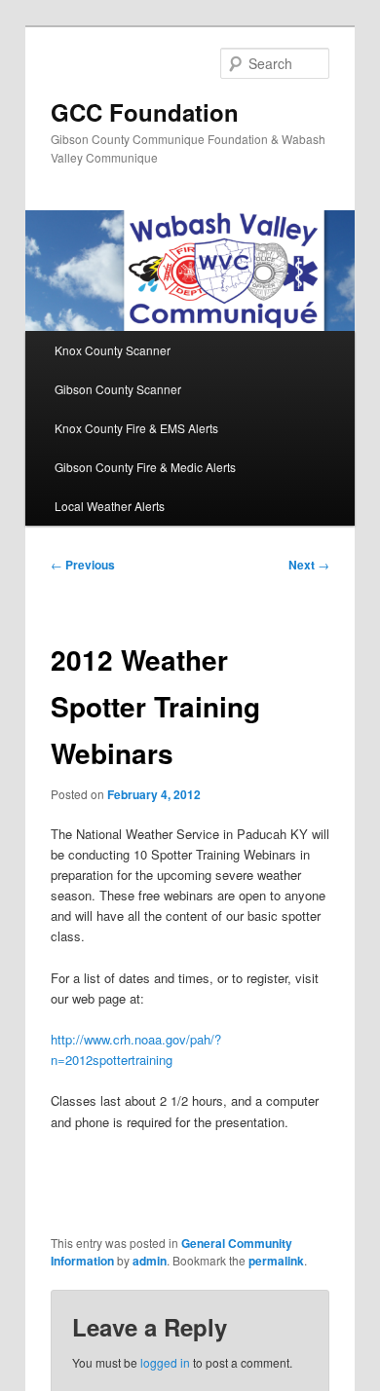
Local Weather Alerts (110, 505)
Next (308, 564)
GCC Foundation (145, 111)
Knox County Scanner (113, 350)
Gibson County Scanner (118, 389)
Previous (83, 564)
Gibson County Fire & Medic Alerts (145, 466)
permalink (276, 1260)
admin (150, 1260)
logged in (165, 1362)
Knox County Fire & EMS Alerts (136, 428)
